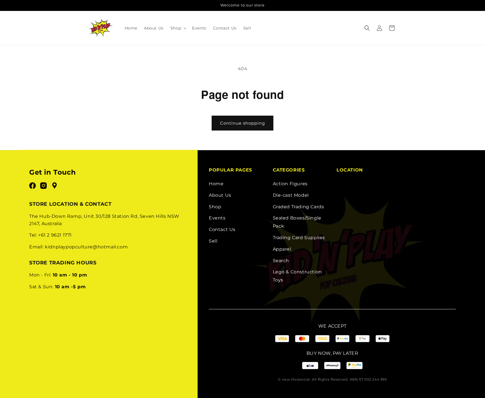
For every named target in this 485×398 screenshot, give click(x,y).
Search (281, 260)
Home (216, 183)
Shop (215, 206)
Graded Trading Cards (298, 206)
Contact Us (222, 229)
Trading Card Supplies (299, 237)
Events (217, 218)
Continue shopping (242, 123)
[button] (178, 28)
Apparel (282, 249)
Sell (213, 241)
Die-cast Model (291, 195)
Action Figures (290, 183)
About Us (220, 195)
